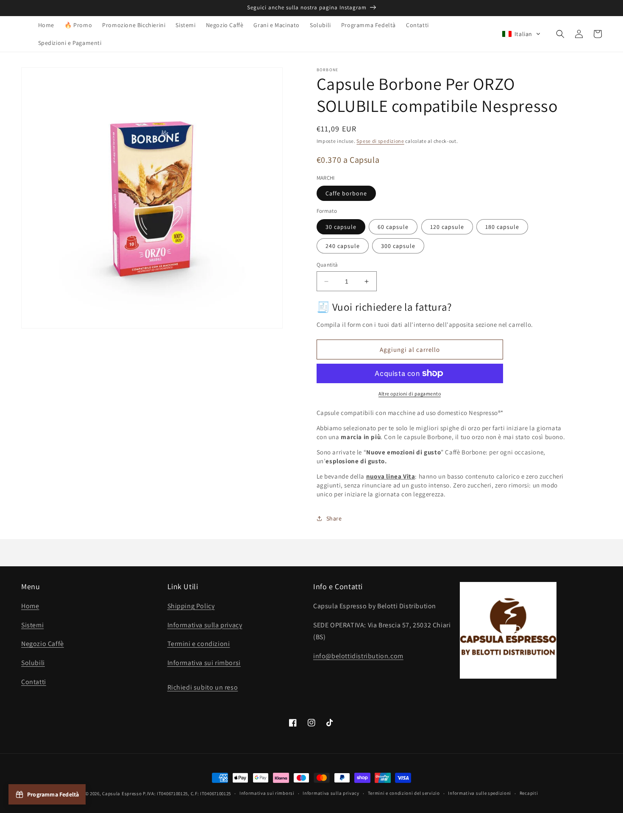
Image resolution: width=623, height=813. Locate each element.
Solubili (33, 662)
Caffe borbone (346, 193)
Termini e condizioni (198, 643)
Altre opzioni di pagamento (409, 393)
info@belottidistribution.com (358, 656)
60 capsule (393, 227)
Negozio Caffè (42, 643)
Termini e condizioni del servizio (404, 793)
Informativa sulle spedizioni (479, 793)
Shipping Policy (191, 605)
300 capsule (398, 246)
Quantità (327, 264)
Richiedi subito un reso (202, 687)
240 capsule (342, 246)
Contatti (33, 681)
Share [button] (334, 518)
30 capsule (340, 227)
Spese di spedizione (380, 141)
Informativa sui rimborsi (204, 662)
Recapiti (529, 793)
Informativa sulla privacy (204, 625)
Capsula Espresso (122, 793)
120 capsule (447, 227)
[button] (521, 34)
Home (30, 605)
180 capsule (502, 227)
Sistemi (32, 625)
